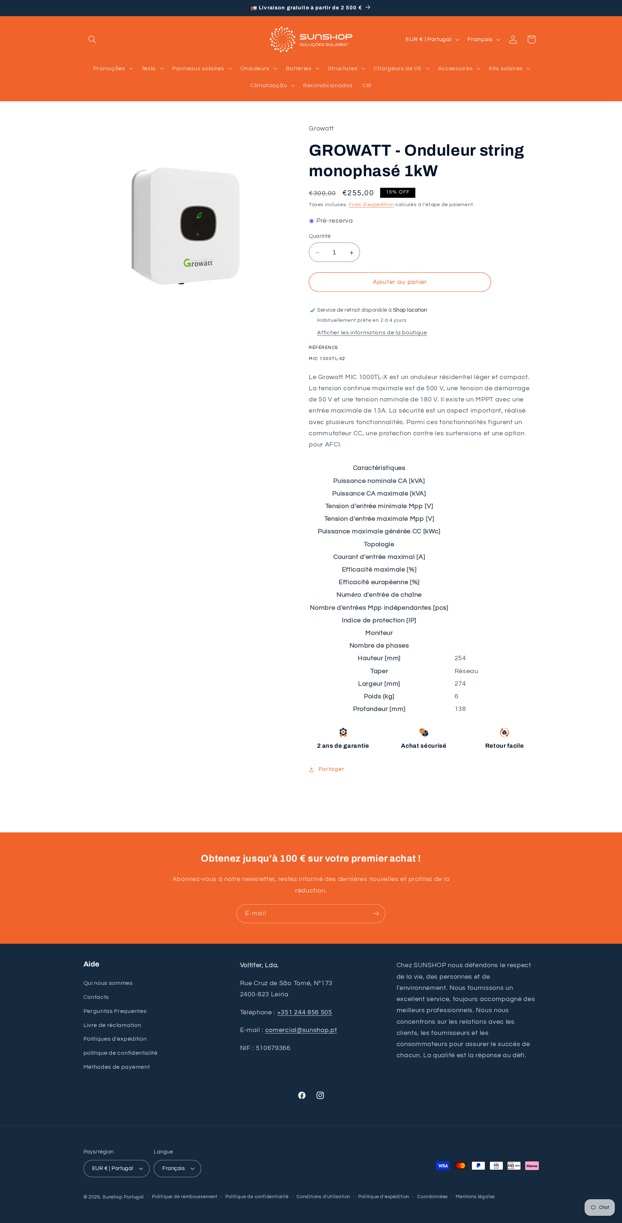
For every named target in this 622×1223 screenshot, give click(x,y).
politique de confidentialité (121, 1052)
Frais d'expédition (371, 205)
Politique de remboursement (184, 1197)
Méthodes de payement (117, 1066)
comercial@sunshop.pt (301, 1030)
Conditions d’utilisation (323, 1197)
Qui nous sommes (108, 983)
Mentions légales (475, 1197)
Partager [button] (331, 769)
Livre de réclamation (112, 1025)
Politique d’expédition (383, 1197)
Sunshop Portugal (123, 1197)
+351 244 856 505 (304, 1012)
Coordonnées (432, 1197)
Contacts (96, 997)
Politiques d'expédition (115, 1039)
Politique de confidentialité (257, 1197)
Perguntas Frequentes (115, 1011)
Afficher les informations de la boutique (372, 333)
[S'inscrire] (376, 914)
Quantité (320, 236)
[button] (93, 39)
